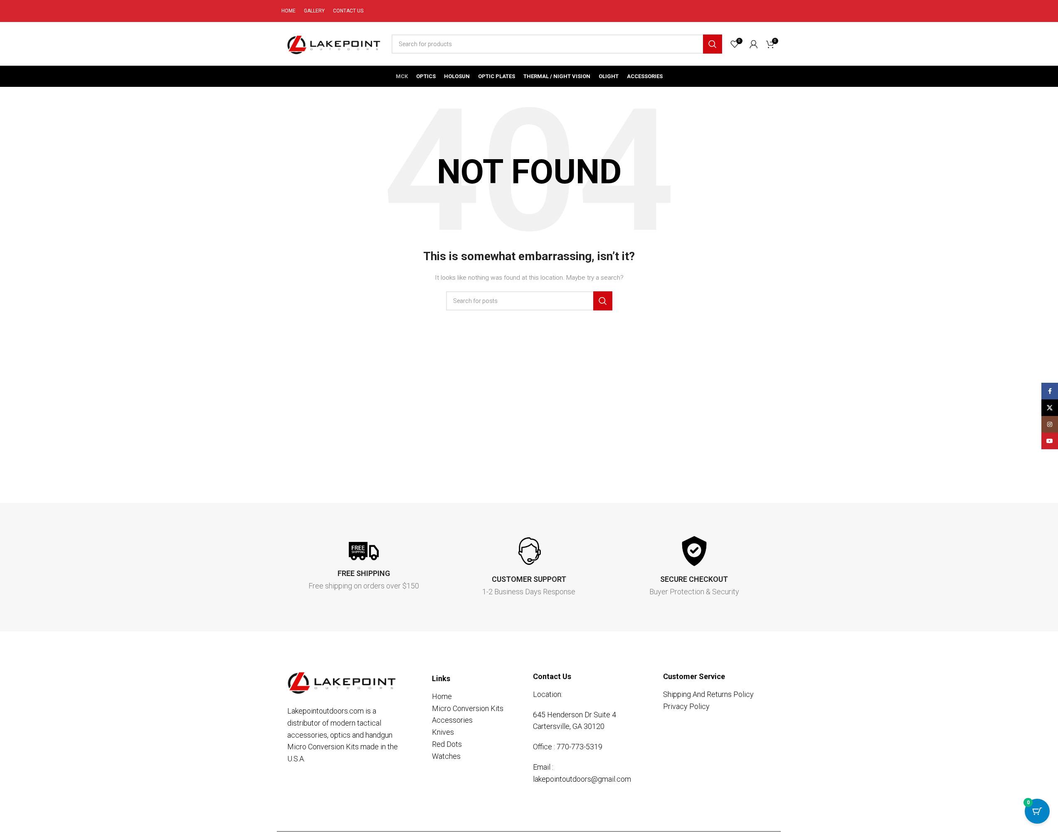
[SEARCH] (712, 44)
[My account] (753, 44)
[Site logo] (332, 43)
